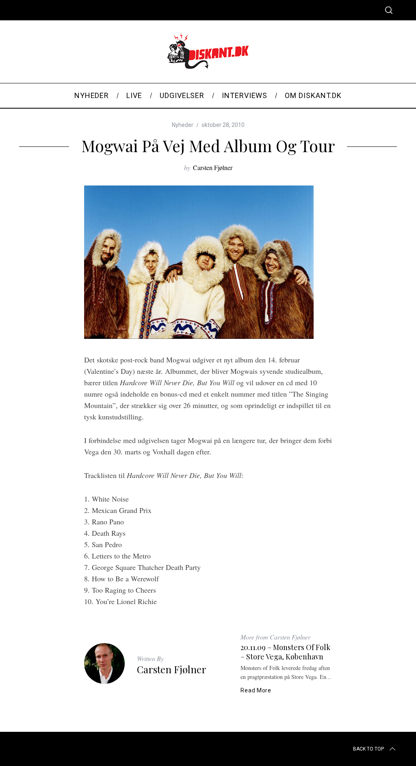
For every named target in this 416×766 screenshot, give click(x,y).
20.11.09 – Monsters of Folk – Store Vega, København (285, 651)
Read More (255, 690)
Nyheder (182, 125)
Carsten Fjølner (212, 167)
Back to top (368, 749)
